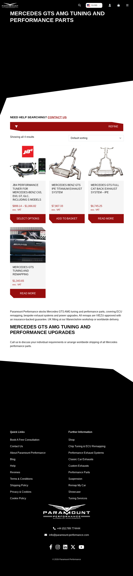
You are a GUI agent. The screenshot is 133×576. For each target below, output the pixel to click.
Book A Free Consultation (24, 439)
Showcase (74, 491)
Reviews (15, 472)
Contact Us (57, 117)
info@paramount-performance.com (69, 535)
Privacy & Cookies (20, 491)
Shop (71, 439)
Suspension (75, 478)
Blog (12, 459)
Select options (28, 218)
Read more (106, 218)
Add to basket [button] (66, 218)
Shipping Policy (19, 485)
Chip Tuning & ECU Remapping (86, 446)
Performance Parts (79, 472)
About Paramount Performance (28, 452)
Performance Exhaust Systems (86, 452)
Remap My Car (77, 485)
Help (13, 465)
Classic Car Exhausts (80, 459)
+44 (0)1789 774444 (68, 528)
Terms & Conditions (21, 478)
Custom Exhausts (78, 465)
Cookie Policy (18, 498)
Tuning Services (77, 498)
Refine (113, 126)
